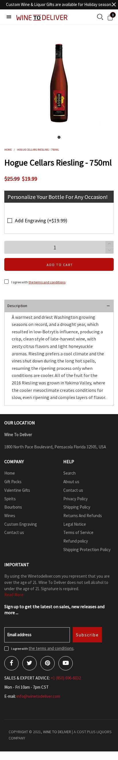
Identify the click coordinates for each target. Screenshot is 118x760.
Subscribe (87, 635)
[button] (109, 250)
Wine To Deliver (57, 731)
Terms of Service (78, 532)
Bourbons (13, 507)
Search (69, 473)
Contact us (14, 532)
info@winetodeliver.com (38, 696)
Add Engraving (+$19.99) (41, 220)
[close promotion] (113, 4)
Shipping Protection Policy (87, 549)
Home (9, 473)
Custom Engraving (20, 524)
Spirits (10, 498)
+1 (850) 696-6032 (66, 678)
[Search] (100, 17)
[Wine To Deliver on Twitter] (29, 663)
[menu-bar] (8, 16)
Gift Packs (12, 481)
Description (17, 305)
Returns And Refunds (82, 515)
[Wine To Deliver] (42, 17)
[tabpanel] (59, 83)
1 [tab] (59, 137)
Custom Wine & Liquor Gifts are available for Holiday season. (59, 4)
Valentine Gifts (17, 490)
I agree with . (38, 282)
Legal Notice (74, 524)
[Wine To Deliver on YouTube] (65, 663)
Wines (9, 515)
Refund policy (75, 541)
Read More (13, 594)
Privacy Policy (75, 498)
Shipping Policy (76, 507)
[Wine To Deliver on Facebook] (11, 663)
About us (71, 481)
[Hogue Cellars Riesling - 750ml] (59, 83)
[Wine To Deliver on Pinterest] (47, 663)
